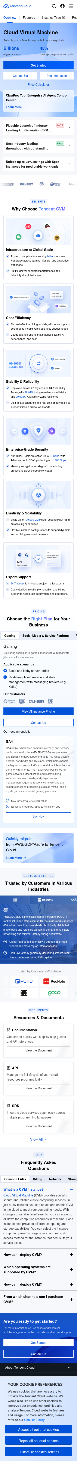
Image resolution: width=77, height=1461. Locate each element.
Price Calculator (38, 84)
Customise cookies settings (38, 1451)
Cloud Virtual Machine (18, 1195)
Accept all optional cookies (38, 1429)
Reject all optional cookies (39, 1440)
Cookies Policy (34, 1420)
